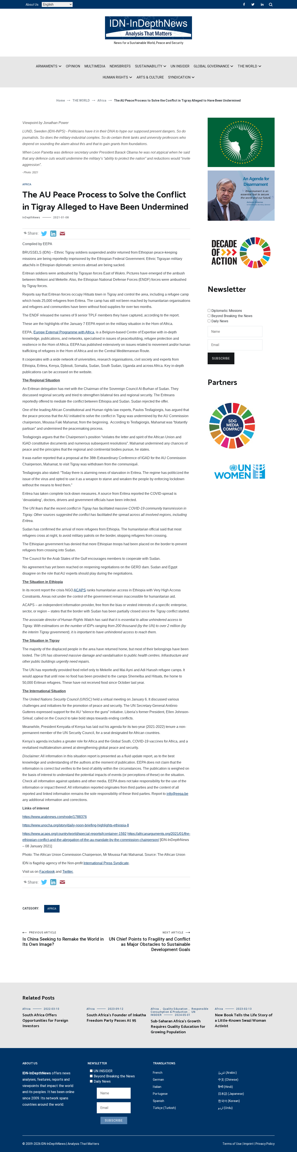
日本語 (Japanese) (231, 1093)
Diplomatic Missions (226, 311)
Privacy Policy (265, 1143)
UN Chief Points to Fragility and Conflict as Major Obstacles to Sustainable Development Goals (149, 941)
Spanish (158, 1101)
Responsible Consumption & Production (179, 1010)
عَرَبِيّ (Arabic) (227, 1072)
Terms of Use (232, 1143)
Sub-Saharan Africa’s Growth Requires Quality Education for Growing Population (178, 1026)
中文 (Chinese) (228, 1079)
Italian (157, 1086)
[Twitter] (253, 4)
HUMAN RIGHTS (115, 77)
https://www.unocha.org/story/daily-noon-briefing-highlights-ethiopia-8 (75, 825)
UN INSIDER (180, 66)
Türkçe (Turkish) (164, 1108)
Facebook (47, 871)
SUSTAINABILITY (148, 66)
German (158, 1079)
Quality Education (175, 1008)
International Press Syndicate (106, 863)
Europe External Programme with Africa (63, 332)
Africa (26, 184)
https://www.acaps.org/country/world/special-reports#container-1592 (74, 834)
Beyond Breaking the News (231, 316)
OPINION (73, 66)
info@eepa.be (177, 794)
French (157, 1072)
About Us (32, 4)
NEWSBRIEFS (120, 66)
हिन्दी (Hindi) (225, 1086)
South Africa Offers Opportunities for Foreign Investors (45, 1020)
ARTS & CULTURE (150, 77)
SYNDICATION (179, 77)
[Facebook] (244, 4)
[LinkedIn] (262, 4)
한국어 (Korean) (229, 1101)
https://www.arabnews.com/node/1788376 (54, 817)
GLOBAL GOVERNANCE (211, 66)
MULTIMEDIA (94, 66)
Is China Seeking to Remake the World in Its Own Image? (63, 939)
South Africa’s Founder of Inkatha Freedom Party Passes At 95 (116, 1018)
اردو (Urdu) (225, 1108)
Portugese (160, 1093)
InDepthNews (31, 217)
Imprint (249, 1143)
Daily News (219, 321)
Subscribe (221, 358)
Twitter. (67, 871)
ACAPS (80, 590)
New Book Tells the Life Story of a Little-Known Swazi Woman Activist (243, 1020)
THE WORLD (247, 66)
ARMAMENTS (46, 66)
